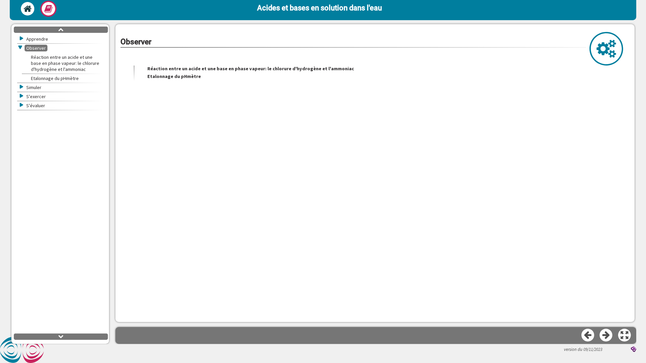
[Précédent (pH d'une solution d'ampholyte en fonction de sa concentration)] (588, 335)
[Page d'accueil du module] (27, 8)
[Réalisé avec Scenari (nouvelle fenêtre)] (633, 350)
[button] (625, 335)
